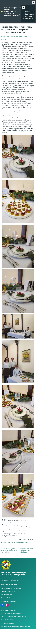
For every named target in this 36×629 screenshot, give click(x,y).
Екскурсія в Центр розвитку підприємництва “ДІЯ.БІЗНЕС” (9, 551)
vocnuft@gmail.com (6, 594)
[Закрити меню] (23, 7)
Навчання (10, 36)
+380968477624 (8, 620)
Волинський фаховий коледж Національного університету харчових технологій (12, 11)
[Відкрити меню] (33, 2)
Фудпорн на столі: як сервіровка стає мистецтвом (26, 551)
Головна (28, 12)
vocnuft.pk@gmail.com (7, 623)
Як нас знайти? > (6, 598)
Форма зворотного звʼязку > (9, 601)
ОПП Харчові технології (20, 36)
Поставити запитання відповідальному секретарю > (16, 626)
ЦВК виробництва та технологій (18, 543)
